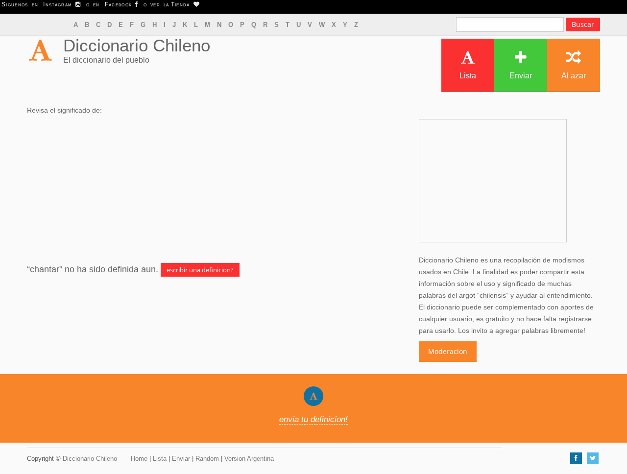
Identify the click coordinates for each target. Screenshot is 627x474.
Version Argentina (249, 458)
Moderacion (447, 351)
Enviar (520, 75)
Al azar (573, 75)
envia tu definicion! (313, 419)
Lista (467, 75)
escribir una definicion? (200, 269)
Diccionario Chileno (136, 45)
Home (139, 458)
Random (207, 458)
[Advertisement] (215, 189)
